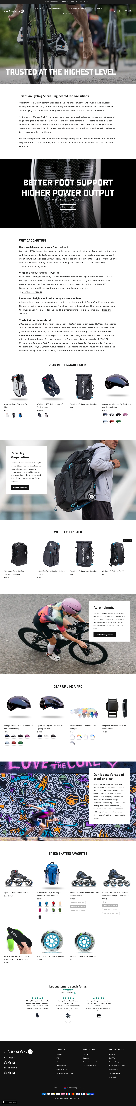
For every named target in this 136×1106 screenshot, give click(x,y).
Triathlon (37, 9)
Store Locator (61, 1066)
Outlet (59, 1062)
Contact (59, 1054)
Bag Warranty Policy (89, 1066)
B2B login (86, 1054)
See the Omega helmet (104, 635)
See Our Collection (20, 487)
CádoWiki (67, 14)
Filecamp (86, 1058)
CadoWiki (112, 1058)
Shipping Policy (114, 1062)
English (54, 1088)
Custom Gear (95, 9)
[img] (68, 989)
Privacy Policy (113, 1069)
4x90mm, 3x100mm (78, 906)
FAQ (58, 1058)
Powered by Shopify (75, 1098)
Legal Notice (113, 1077)
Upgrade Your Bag (62, 1069)
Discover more (68, 207)
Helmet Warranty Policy (91, 1062)
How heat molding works (34, 266)
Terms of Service (114, 1073)
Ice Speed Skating (76, 9)
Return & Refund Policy (117, 1066)
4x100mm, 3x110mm (78, 910)
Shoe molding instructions (65, 1073)
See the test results (32, 292)
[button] (130, 11)
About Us (112, 1054)
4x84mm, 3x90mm (77, 902)
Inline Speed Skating (55, 9)
